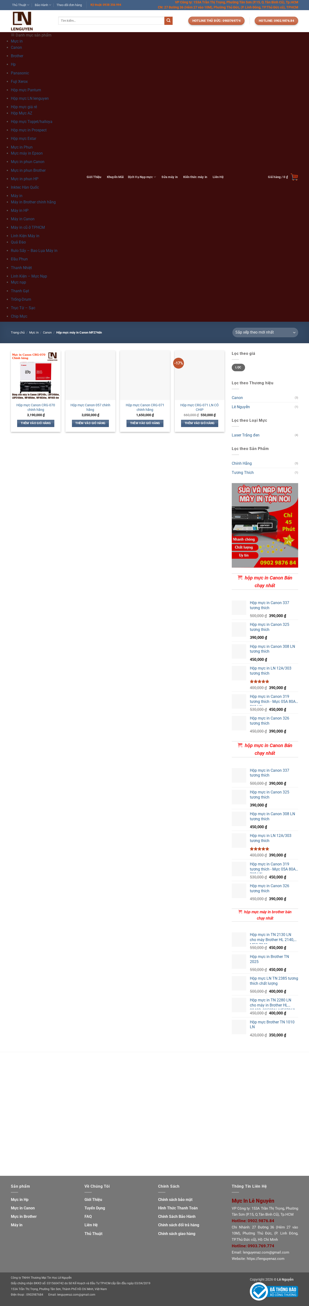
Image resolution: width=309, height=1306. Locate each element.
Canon (16, 47)
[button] (283, 177)
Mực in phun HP (24, 179)
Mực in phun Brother (28, 170)
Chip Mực (19, 316)
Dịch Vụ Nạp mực (140, 177)
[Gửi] (168, 21)
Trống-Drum (21, 299)
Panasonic (20, 73)
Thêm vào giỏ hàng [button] (36, 423)
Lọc (238, 367)
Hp (13, 64)
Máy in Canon (23, 219)
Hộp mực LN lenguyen (30, 98)
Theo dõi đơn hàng (69, 5)
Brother (17, 56)
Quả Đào (18, 242)
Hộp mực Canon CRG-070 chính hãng (35, 407)
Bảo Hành (41, 5)
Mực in (34, 332)
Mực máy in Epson (27, 153)
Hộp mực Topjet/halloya (31, 121)
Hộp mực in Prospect (29, 130)
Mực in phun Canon (27, 161)
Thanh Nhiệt (21, 267)
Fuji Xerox (19, 81)
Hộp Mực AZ (21, 113)
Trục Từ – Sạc (23, 308)
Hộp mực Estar (23, 138)
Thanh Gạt (20, 291)
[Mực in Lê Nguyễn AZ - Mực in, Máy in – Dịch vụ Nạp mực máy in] (31, 21)
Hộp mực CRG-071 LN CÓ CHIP (199, 407)
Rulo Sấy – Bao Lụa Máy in (34, 250)
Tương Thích (243, 473)
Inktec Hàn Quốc (25, 187)
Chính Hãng (242, 463)
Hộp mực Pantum (26, 90)
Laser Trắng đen (246, 435)
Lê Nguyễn (241, 407)
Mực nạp (18, 282)
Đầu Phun (19, 259)
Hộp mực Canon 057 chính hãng (90, 407)
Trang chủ (18, 332)
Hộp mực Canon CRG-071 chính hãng (145, 407)
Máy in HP (19, 210)
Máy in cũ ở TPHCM (28, 227)
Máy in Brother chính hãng (33, 202)
